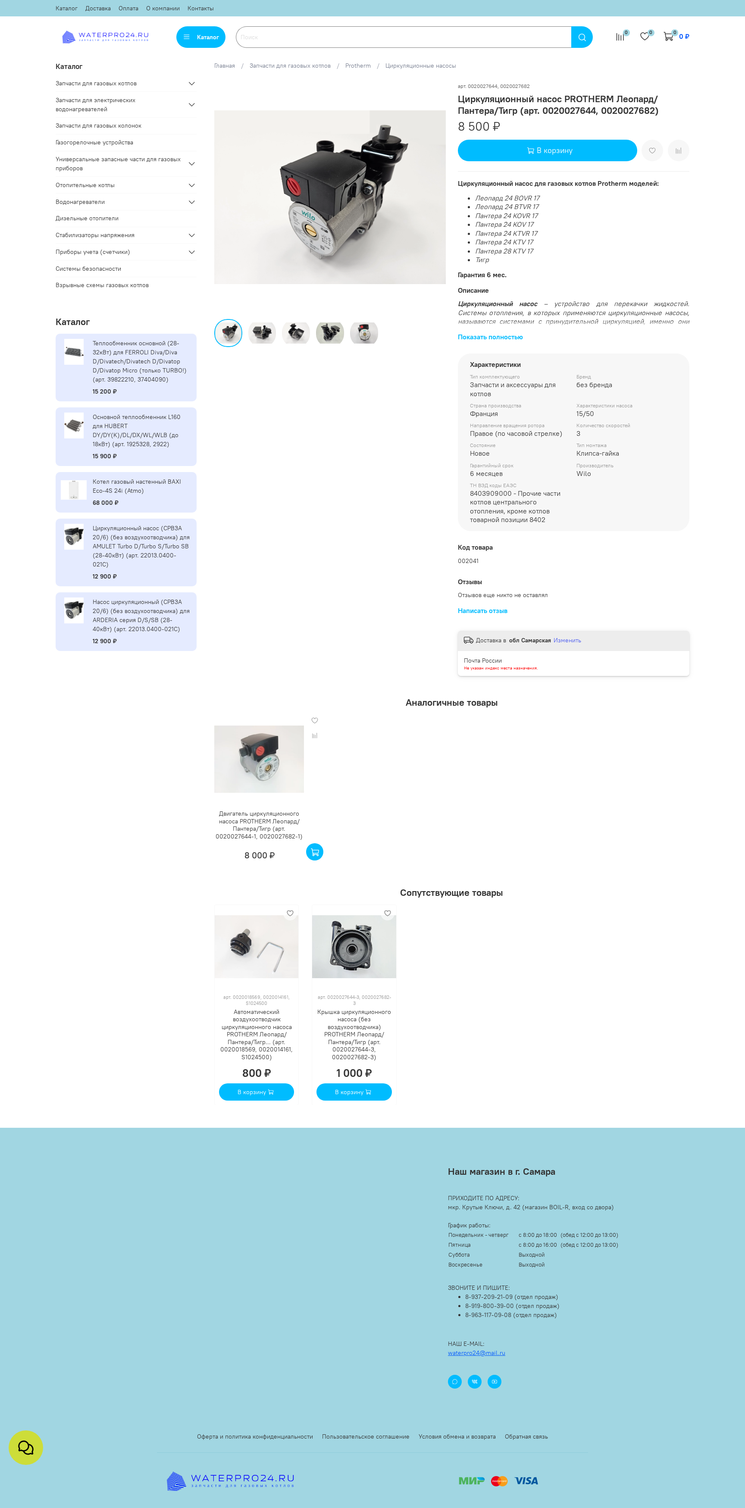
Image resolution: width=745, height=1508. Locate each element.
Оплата (128, 8)
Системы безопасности (88, 268)
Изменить (567, 640)
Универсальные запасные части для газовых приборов (118, 163)
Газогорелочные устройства (94, 142)
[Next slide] (434, 197)
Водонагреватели (80, 202)
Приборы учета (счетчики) (93, 252)
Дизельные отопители (87, 218)
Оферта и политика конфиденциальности (255, 1436)
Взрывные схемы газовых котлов (102, 285)
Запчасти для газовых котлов (290, 65)
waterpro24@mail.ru (476, 1353)
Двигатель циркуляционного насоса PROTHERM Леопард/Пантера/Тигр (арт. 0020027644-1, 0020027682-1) (259, 825)
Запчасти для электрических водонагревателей (95, 104)
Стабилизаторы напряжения (95, 235)
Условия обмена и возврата (457, 1436)
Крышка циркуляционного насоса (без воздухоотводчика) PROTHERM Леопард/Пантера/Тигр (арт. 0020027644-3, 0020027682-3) (354, 1034)
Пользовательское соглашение (366, 1436)
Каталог (67, 8)
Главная (224, 65)
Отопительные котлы (85, 185)
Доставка (98, 8)
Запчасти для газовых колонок (98, 125)
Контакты (201, 8)
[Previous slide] (226, 197)
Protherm (358, 65)
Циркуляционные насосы (420, 65)
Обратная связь (526, 1436)
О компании (163, 8)
